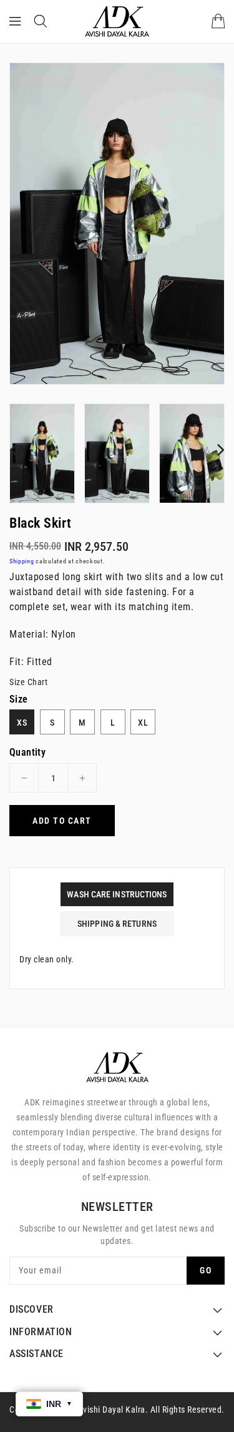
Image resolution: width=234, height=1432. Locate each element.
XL (143, 723)
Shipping (21, 561)
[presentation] (13, 449)
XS (22, 723)
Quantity (27, 752)
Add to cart (62, 821)
